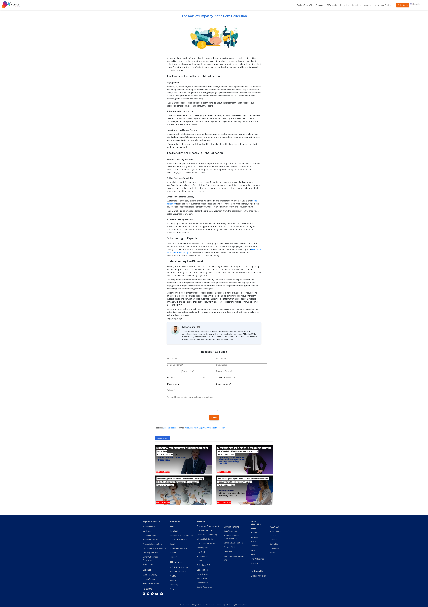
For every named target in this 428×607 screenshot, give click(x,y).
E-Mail (199, 561)
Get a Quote (403, 5)
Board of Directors (150, 540)
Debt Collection (169, 428)
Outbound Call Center (206, 543)
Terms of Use (220, 605)
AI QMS (173, 576)
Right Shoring (203, 574)
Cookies (245, 605)
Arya (172, 589)
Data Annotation (231, 531)
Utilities (173, 553)
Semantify (174, 585)
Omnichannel (202, 583)
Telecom (173, 557)
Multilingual (202, 578)
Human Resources (150, 579)
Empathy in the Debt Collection (212, 428)
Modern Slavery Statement (233, 605)
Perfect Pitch (229, 547)
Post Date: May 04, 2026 (226, 485)
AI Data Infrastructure (179, 567)
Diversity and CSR (150, 553)
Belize (272, 553)
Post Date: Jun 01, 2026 (165, 454)
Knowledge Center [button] (383, 5)
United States (275, 531)
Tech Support (202, 548)
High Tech (174, 531)
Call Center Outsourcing (207, 535)
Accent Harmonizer (178, 572)
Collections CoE (203, 565)
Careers (367, 5)
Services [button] (319, 5)
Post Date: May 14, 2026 (165, 485)
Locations (356, 5)
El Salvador (274, 548)
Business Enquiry (150, 575)
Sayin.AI (173, 580)
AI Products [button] (332, 5)
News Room (148, 564)
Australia (254, 563)
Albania (254, 533)
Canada (273, 535)
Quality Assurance (204, 587)
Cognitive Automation (233, 543)
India (253, 555)
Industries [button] (344, 5)
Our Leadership (149, 535)
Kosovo (254, 541)
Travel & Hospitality (178, 540)
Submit (214, 418)
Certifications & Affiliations (154, 548)
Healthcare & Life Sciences (181, 535)
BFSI (172, 527)
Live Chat (201, 552)
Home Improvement (178, 548)
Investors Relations (151, 583)
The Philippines (257, 559)
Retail (172, 544)
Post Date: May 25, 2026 (226, 454)
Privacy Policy (210, 605)
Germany (254, 546)
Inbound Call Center (205, 539)
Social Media (202, 556)
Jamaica (273, 540)
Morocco (254, 537)
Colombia (274, 544)
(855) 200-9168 (259, 576)
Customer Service (204, 530)
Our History (147, 531)
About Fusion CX (150, 527)
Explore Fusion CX (304, 5)
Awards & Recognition (152, 544)
